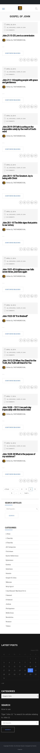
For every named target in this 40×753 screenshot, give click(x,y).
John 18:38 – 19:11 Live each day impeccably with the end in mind (16, 408)
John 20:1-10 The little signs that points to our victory (19, 223)
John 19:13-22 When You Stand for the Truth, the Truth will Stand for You (19, 361)
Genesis (8, 573)
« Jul (2, 683)
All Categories (11, 27)
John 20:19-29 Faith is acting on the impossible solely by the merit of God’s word (19, 129)
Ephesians (9, 560)
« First (6, 489)
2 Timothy (9, 543)
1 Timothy (9, 538)
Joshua (8, 604)
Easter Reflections (12, 556)
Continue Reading (12, 53)
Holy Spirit (10, 586)
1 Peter (8, 534)
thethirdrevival (19, 40)
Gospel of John (20, 27)
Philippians (10, 608)
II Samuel (9, 600)
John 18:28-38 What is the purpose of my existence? (18, 455)
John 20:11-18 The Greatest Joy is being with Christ (17, 177)
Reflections (10, 613)
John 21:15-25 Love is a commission (18, 35)
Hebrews (9, 582)
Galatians (9, 569)
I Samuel (9, 595)
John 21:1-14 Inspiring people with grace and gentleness (20, 81)
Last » (26, 493)
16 (35, 666)
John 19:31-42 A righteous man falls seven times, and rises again (18, 270)
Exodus (8, 564)
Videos (8, 626)
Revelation (9, 617)
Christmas (9, 551)
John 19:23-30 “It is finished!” (15, 316)
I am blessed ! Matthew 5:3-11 (16, 591)
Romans (8, 621)
